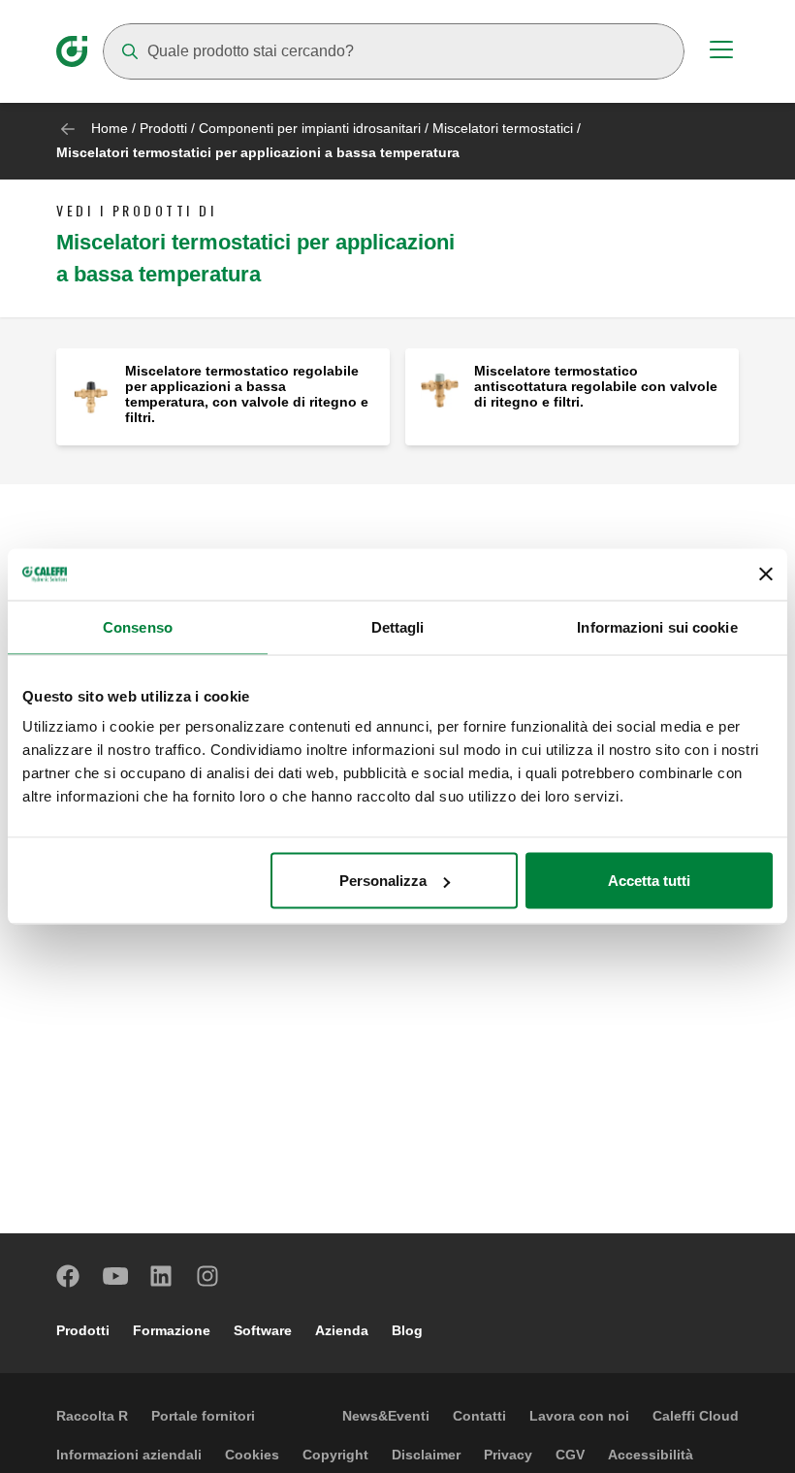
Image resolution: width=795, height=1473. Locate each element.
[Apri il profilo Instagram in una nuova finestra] (208, 1276)
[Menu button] (721, 52)
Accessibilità (650, 1454)
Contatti (479, 1416)
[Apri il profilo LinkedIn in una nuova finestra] (162, 1276)
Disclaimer (426, 1454)
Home (109, 128)
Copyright (335, 1454)
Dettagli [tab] (398, 626)
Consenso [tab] (138, 626)
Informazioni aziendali (129, 1454)
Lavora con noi (579, 1416)
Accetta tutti (649, 880)
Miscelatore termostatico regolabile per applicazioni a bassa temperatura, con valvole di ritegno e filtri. (246, 394)
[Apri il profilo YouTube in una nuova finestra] (115, 1276)
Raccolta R (92, 1416)
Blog (407, 1330)
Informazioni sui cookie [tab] (657, 626)
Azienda (341, 1330)
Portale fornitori (203, 1416)
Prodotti (163, 128)
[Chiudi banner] (766, 574)
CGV (570, 1454)
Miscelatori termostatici (502, 128)
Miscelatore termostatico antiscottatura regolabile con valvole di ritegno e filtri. (595, 386)
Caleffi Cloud (695, 1416)
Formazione (171, 1330)
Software (263, 1330)
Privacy (508, 1454)
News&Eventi (385, 1416)
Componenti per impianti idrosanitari (310, 128)
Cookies (252, 1454)
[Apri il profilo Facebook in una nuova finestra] (68, 1276)
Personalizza (383, 880)
